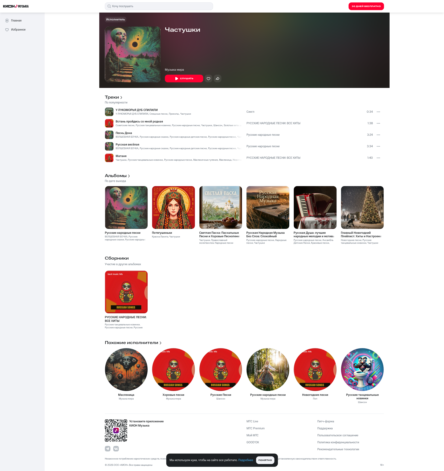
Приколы (174, 114)
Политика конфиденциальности (338, 442)
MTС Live (252, 421)
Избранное (18, 30)
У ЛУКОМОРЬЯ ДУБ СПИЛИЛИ (137, 110)
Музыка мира (174, 70)
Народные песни (224, 243)
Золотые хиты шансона (236, 125)
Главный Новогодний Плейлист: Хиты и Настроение (362, 234)
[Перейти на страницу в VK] (116, 448)
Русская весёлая (127, 145)
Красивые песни (320, 243)
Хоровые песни (173, 395)
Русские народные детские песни (188, 137)
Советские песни (125, 125)
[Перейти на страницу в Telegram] (107, 448)
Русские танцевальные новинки (153, 125)
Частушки (185, 114)
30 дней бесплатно (366, 6)
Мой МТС (253, 435)
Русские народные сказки (154, 137)
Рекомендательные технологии (338, 449)
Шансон (217, 125)
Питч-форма (325, 421)
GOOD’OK (253, 442)
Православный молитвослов (213, 241)
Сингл (250, 112)
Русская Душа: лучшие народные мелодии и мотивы (314, 234)
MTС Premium (256, 428)
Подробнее (245, 460)
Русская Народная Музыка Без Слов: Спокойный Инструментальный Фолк (265, 234)
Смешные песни (158, 114)
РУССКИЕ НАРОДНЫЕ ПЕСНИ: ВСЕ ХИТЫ (273, 123)
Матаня (121, 156)
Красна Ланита (160, 236)
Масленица (225, 160)
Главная (16, 20)
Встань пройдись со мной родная (139, 121)
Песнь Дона (124, 133)
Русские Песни (220, 395)
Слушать (186, 78)
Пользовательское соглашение (337, 435)
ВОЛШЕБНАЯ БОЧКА (127, 137)
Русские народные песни (186, 125)
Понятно (265, 460)
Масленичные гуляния (205, 160)
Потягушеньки (162, 233)
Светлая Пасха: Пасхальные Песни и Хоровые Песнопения (220, 234)
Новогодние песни (351, 240)
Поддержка (325, 428)
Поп (315, 398)
